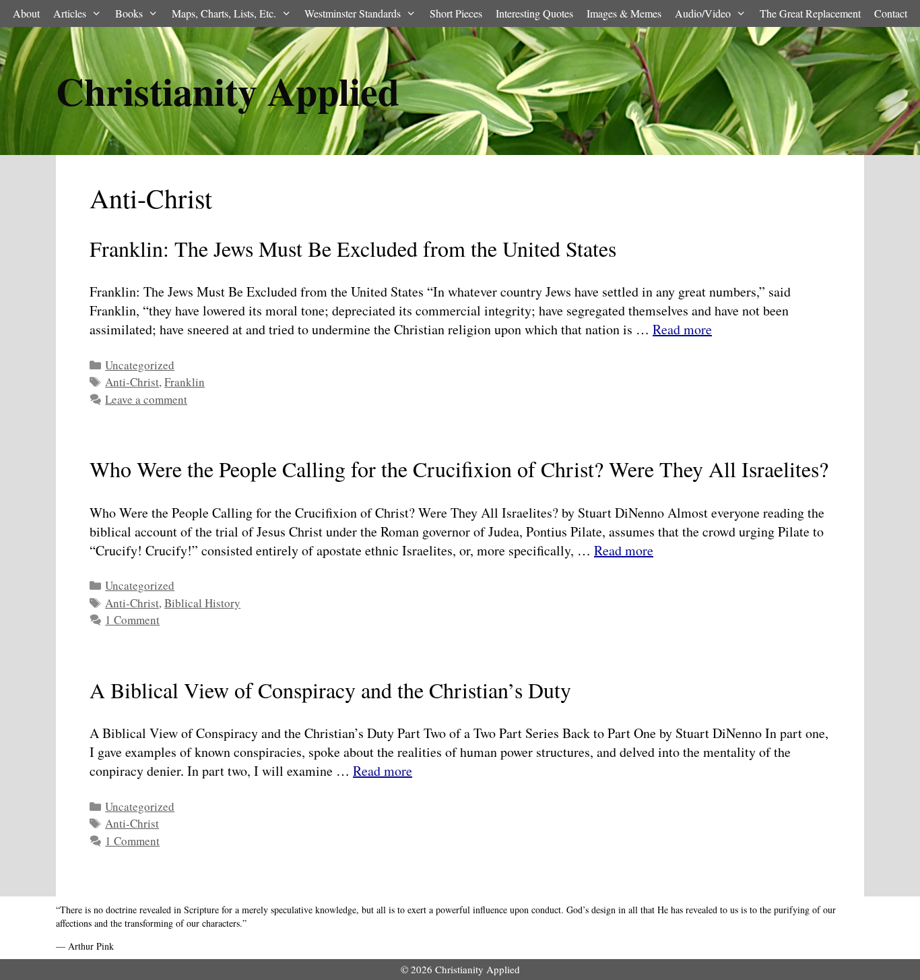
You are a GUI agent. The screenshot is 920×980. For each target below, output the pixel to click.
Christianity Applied (227, 90)
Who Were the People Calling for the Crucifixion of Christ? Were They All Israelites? (459, 468)
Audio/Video (703, 13)
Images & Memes (624, 13)
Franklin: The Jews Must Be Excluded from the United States (353, 248)
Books (129, 13)
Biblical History (202, 603)
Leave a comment (146, 399)
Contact (890, 13)
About (26, 13)
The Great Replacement (810, 13)
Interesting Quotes (534, 13)
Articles (69, 13)
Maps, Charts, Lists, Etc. (224, 13)
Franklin (184, 382)
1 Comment (132, 619)
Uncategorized (139, 365)
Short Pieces (456, 13)
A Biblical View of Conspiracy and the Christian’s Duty (330, 689)
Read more (682, 329)
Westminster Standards (352, 13)
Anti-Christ (132, 382)
